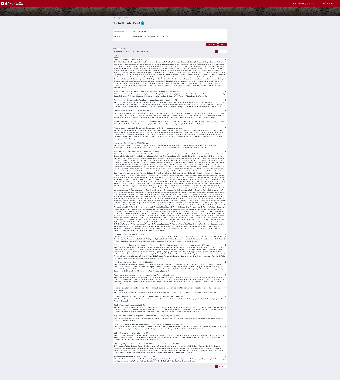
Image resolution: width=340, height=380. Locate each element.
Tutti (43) (222, 44)
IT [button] (328, 3)
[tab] (116, 56)
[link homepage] (13, 3)
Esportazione (211, 44)
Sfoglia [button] (300, 3)
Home (295, 3)
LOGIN (336, 3)
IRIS (114, 18)
